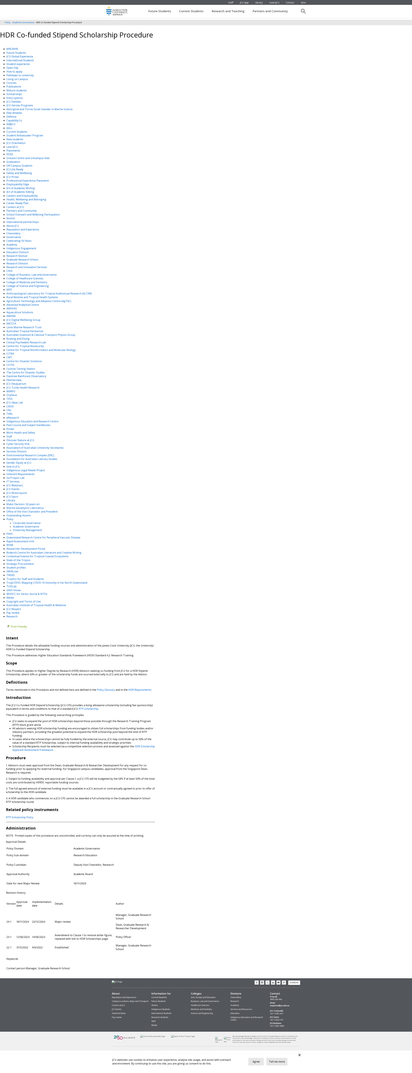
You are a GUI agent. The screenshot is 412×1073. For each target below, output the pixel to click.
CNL (9, 410)
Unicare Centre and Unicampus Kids (28, 158)
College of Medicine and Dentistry (27, 282)
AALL (9, 128)
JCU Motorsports (17, 493)
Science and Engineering (202, 1013)
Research (12, 616)
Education (234, 1013)
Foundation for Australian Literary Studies (32, 459)
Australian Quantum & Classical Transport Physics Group (41, 335)
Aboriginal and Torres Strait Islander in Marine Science (39, 109)
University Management (27, 530)
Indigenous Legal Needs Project (26, 470)
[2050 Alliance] (124, 1039)
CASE (9, 271)
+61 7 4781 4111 (276, 1013)
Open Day (12, 67)
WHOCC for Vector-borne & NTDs (27, 594)
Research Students (159, 1017)
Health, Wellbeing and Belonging (26, 199)
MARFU (11, 391)
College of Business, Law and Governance (31, 274)
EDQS (10, 154)
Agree (256, 1061)
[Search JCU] (303, 11)
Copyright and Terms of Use (23, 601)
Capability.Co (14, 120)
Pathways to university (20, 75)
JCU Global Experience (20, 56)
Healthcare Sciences (200, 1005)
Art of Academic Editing (20, 192)
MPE (9, 289)
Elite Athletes (14, 113)
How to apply (14, 71)
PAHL (10, 534)
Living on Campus (17, 79)
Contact (290, 2)
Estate (10, 429)
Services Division (16, 451)
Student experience (18, 64)
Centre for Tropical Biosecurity (25, 346)
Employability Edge (18, 184)
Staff (230, 2)
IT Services (13, 481)
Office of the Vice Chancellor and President (32, 511)
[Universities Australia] (152, 1036)
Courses (11, 83)
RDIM (10, 545)
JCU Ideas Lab (15, 402)
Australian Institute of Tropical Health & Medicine (36, 605)
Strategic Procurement (20, 564)
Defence (11, 116)
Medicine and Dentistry (201, 1009)
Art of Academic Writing (20, 188)
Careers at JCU (15, 207)
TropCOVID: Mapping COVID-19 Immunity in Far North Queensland (47, 582)
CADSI (10, 406)
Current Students (191, 11)
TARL (10, 414)
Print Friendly (19, 626)
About (116, 993)
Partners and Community (270, 11)
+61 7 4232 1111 (276, 1020)
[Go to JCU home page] (117, 982)
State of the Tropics (18, 560)
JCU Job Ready (15, 169)
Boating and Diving (18, 338)
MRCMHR (12, 49)
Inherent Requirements (20, 474)
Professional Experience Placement (27, 180)
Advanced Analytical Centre (22, 305)
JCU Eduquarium (16, 383)
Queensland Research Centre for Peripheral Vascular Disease (43, 537)
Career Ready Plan (17, 203)
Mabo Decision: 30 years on (23, 504)
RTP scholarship (88, 709)
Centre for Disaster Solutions (24, 361)
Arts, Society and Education (203, 997)
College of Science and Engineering (27, 286)
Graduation (13, 162)
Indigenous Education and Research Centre (32, 421)
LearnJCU (274, 2)
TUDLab (11, 586)
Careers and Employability (22, 195)
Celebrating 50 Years (19, 241)
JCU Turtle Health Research (23, 387)
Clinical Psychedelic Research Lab (26, 342)
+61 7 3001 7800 (277, 1026)
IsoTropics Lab (15, 478)
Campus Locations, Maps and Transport (130, 1001)
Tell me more (277, 1061)
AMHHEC (12, 308)
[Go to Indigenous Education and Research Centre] (219, 1042)
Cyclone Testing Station (21, 369)
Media (10, 597)
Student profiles (16, 567)
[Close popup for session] (299, 1055)
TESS (9, 399)
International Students (20, 60)
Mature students (16, 90)
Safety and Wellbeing (19, 173)
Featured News (119, 1013)
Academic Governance (23, 22)
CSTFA (10, 365)
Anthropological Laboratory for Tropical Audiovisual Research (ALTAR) (49, 293)
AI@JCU (11, 124)
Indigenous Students (160, 1009)
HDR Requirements (139, 690)
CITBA (10, 353)
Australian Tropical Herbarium (25, 331)
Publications (14, 86)
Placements (13, 150)
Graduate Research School (22, 259)
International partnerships (22, 222)
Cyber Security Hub (18, 444)
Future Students (159, 11)
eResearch (13, 417)
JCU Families (14, 101)
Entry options (14, 98)
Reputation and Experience (23, 229)
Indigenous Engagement (21, 248)
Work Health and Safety (21, 432)
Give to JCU (13, 466)
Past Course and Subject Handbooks (28, 425)
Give (303, 2)
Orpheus (12, 395)
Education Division (17, 252)
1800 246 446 (276, 999)
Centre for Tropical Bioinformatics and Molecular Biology (41, 350)
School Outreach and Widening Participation (33, 214)
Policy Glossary (106, 690)
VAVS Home (13, 590)
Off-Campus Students (19, 165)
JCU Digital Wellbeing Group (23, 320)
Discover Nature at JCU (20, 440)
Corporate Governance (27, 523)
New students (15, 139)
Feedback (294, 982)
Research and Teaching (228, 11)
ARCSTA (11, 323)
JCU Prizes (12, 177)
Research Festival (17, 256)
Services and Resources (241, 1009)
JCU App (244, 2)
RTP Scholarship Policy (19, 817)
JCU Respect (14, 609)
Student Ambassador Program (25, 135)
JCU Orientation (16, 143)
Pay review (13, 612)
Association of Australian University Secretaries (35, 447)
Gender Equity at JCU (19, 462)
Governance (14, 237)
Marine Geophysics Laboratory (25, 508)
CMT (9, 357)
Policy (7, 22)
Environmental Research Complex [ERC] (30, 455)
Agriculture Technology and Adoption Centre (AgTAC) (39, 301)
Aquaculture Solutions (20, 312)
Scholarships (14, 94)
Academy (12, 244)
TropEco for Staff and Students (25, 579)
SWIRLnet (12, 571)
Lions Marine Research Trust (24, 327)
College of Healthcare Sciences (25, 278)
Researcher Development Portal (26, 548)
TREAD (10, 575)
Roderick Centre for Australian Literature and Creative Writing (44, 552)
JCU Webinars (15, 485)
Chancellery (13, 233)
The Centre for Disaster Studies (25, 372)
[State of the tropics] (183, 1036)
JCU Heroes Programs (20, 105)
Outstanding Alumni (18, 515)
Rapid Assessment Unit (20, 541)
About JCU (12, 226)
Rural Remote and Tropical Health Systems (32, 297)
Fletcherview (14, 380)
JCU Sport (12, 496)
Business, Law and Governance (205, 1001)
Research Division (17, 263)
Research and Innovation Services (27, 267)
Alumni (10, 218)
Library (259, 2)
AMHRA (11, 316)
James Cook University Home (120, 10)
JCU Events (13, 489)
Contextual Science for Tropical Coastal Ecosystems (37, 556)
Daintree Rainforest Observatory (26, 376)
